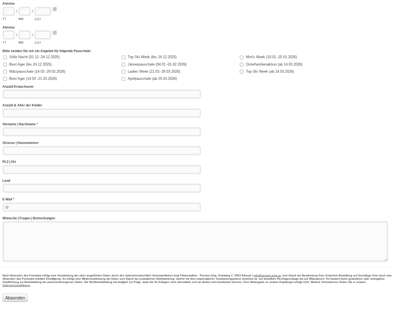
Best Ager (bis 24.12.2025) (30, 64)
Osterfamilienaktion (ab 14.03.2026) (274, 64)
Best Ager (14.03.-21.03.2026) (33, 78)
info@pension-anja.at (267, 275)
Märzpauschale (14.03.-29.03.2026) (37, 71)
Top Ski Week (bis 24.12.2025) (152, 57)
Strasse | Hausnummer (20, 143)
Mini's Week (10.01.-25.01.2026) (271, 57)
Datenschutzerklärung (16, 285)
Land (6, 181)
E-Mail (8, 199)
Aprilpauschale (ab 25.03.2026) (152, 78)
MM (20, 19)
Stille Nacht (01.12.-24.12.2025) (34, 57)
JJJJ (37, 19)
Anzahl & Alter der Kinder (22, 105)
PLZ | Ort (9, 162)
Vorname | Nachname (20, 124)
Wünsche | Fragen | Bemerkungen (28, 218)
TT (4, 19)
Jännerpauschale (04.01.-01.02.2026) (157, 64)
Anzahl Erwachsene (17, 87)
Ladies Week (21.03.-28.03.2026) (154, 71)
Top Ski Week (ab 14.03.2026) (270, 71)
